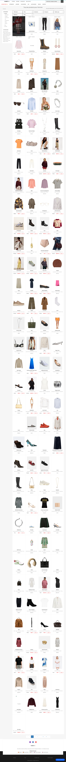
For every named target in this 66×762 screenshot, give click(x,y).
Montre (44, 4)
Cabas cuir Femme (5, 39)
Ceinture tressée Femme (6, 40)
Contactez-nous (36, 757)
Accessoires (33, 4)
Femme (5, 13)
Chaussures (23, 4)
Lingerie (17, 4)
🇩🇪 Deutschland (25, 752)
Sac (28, 4)
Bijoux (39, 4)
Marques (23, 1)
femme (13, 1)
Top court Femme (5, 31)
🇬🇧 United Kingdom (37, 752)
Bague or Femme (5, 41)
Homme (5, 26)
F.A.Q (25, 757)
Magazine (28, 1)
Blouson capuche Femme (6, 32)
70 (46, 736)
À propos (14, 757)
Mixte (5, 25)
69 (43, 736)
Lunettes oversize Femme (6, 33)
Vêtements (11, 4)
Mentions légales (50, 757)
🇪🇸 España (20, 752)
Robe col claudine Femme (7, 34)
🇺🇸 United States (45, 752)
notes (47, 748)
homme (17, 1)
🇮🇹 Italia (31, 752)
